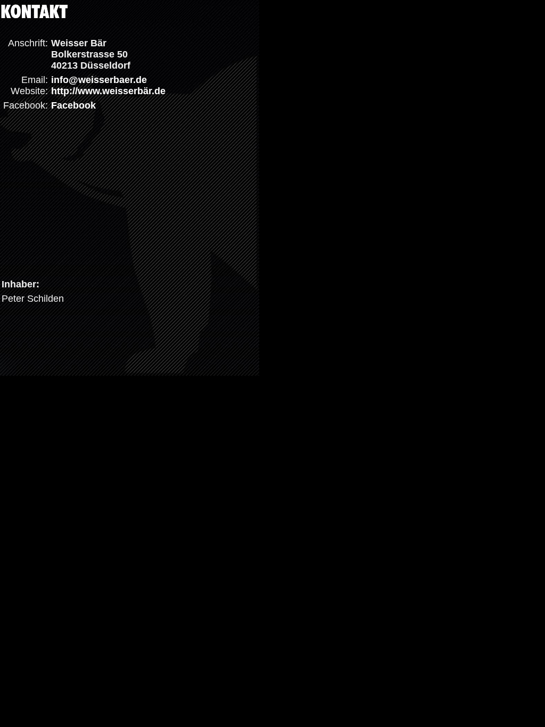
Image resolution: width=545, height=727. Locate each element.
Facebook (73, 105)
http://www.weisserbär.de (108, 91)
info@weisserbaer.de (99, 80)
